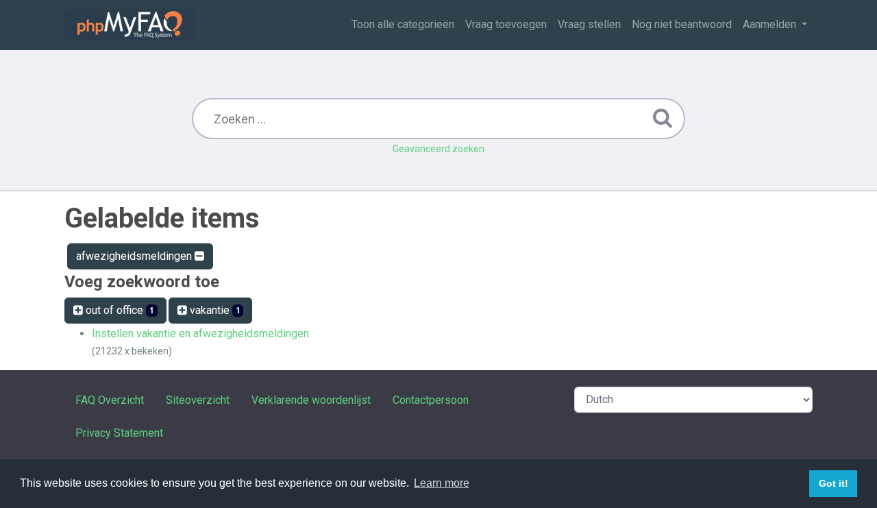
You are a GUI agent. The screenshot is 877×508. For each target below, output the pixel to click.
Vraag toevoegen (506, 24)
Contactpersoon (431, 400)
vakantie (213, 310)
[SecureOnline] (129, 24)
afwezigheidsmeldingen (135, 256)
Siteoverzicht (198, 400)
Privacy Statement (119, 432)
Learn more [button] (441, 483)
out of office (118, 310)
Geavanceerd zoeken (438, 148)
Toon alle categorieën (402, 24)
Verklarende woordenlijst (311, 400)
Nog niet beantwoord (682, 24)
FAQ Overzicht (109, 400)
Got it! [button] (833, 483)
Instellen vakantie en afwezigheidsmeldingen (200, 333)
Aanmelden (771, 24)
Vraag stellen (589, 24)
